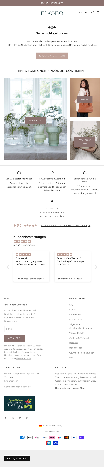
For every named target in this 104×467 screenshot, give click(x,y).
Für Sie (85, 99)
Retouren (74, 342)
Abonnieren (14, 338)
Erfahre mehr (11, 380)
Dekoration (35, 120)
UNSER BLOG (60, 368)
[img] (53, 241)
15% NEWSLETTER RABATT (52, 3)
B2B (71, 357)
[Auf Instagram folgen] (12, 417)
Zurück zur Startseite (52, 56)
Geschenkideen (85, 142)
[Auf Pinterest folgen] (19, 417)
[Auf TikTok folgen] (26, 417)
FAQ (71, 304)
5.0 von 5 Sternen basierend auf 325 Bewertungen (65, 225)
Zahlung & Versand (79, 338)
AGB (6, 349)
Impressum (75, 314)
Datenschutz (75, 319)
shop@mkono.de (23, 358)
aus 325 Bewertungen (24, 245)
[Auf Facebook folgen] (5, 417)
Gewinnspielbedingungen (81, 352)
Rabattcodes (75, 347)
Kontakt (73, 309)
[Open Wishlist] (92, 11)
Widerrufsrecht (76, 333)
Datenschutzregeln (20, 349)
